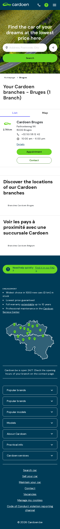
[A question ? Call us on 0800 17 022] (39, 5)
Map (45, 113)
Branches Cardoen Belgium (21, 245)
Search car (30, 470)
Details (20, 144)
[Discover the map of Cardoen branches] (30, 358)
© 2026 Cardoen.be (30, 522)
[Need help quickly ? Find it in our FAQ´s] (46, 5)
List (15, 113)
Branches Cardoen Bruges (21, 205)
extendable (27, 304)
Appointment (34, 151)
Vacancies (30, 494)
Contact (34, 160)
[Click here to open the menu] (54, 5)
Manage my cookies (30, 500)
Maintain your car (30, 482)
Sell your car (30, 476)
